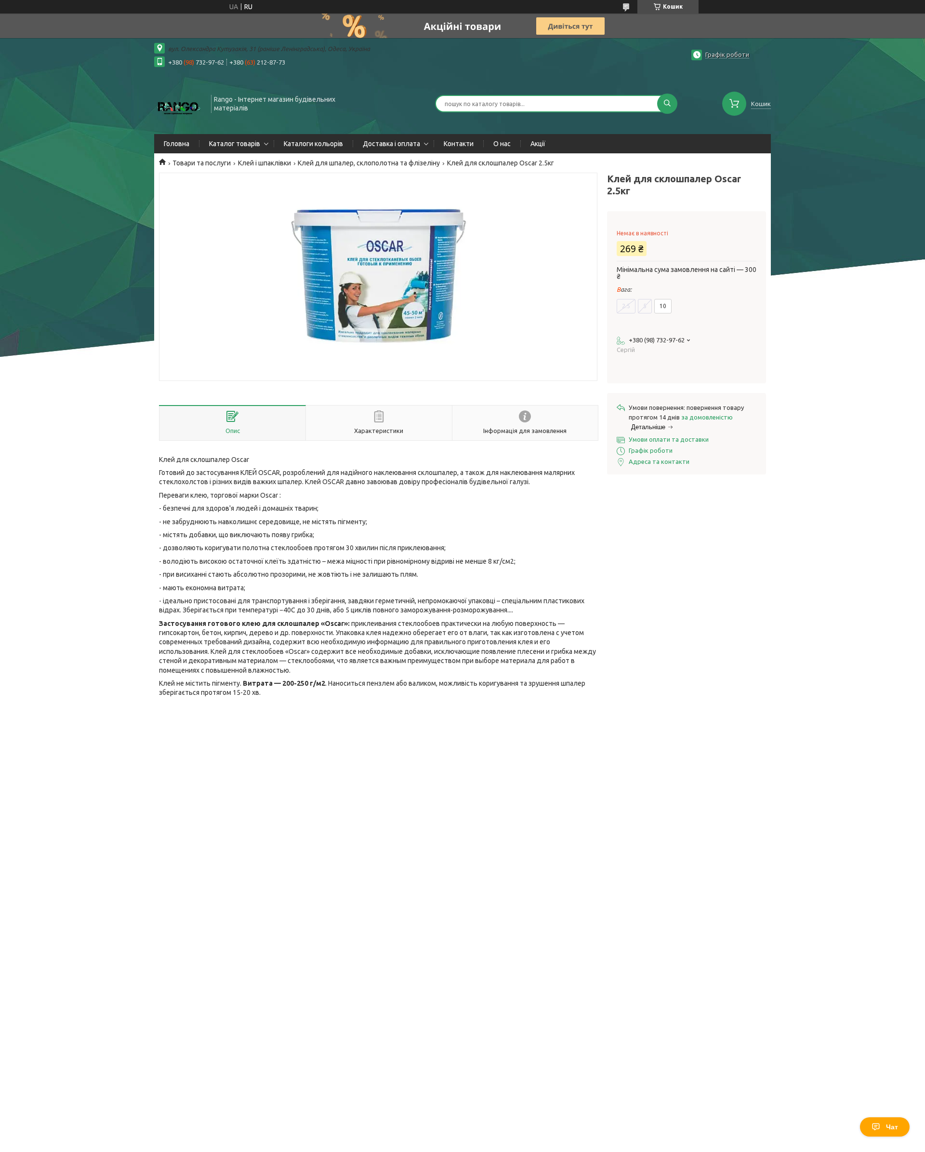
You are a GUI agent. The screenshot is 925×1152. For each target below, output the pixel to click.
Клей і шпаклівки (264, 163)
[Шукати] (667, 104)
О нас (502, 143)
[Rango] (178, 103)
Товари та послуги (201, 163)
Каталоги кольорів (313, 143)
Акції (537, 143)
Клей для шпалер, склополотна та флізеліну (369, 163)
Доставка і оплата (391, 143)
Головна (176, 143)
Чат (892, 1127)
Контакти (459, 143)
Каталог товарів (234, 143)
